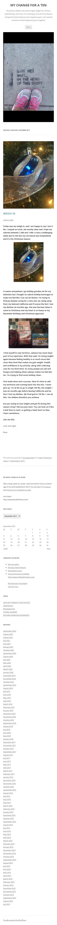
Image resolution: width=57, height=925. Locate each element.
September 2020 (9, 653)
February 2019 (8, 707)
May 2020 (7, 663)
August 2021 (8, 637)
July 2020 (6, 659)
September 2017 (9, 752)
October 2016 (8, 787)
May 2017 (7, 764)
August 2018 (8, 726)
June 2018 (7, 733)
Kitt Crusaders (13, 564)
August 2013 (8, 901)
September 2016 (9, 790)
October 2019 (8, 682)
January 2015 (8, 847)
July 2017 (6, 758)
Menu (28, 27)
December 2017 (9, 742)
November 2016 (9, 783)
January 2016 (8, 812)
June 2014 (7, 869)
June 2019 (7, 694)
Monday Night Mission (17, 567)
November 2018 (9, 717)
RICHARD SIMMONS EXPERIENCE (16, 615)
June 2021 (7, 644)
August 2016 (8, 793)
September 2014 (9, 860)
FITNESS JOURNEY (10, 612)
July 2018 (6, 729)
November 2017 (9, 745)
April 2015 (7, 837)
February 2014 (8, 882)
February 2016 (8, 809)
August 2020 (8, 656)
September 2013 (9, 898)
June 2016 (7, 799)
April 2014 (7, 875)
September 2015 (9, 821)
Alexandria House (15, 571)
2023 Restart (8, 605)
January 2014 (8, 885)
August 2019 (8, 688)
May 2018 (7, 736)
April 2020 (7, 666)
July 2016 (6, 796)
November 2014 (9, 853)
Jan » (49, 548)
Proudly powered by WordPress (14, 920)
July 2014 (6, 866)
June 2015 (7, 831)
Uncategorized (28, 458)
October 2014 (8, 856)
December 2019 (9, 675)
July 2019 (6, 691)
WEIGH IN (9, 213)
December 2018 (9, 713)
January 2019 (8, 710)
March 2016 (7, 806)
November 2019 (9, 679)
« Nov (5, 548)
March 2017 (7, 771)
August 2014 (8, 863)
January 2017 (8, 777)
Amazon (47, 487)
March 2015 (7, 841)
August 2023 (8, 634)
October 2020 (8, 650)
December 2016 (9, 780)
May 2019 (7, 698)
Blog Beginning (9, 609)
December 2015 (9, 815)
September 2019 (9, 685)
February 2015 (8, 844)
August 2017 (8, 755)
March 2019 (7, 704)
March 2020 (7, 669)
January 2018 (8, 739)
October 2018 (8, 720)
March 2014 (7, 879)
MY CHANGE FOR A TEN (28, 5)
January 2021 (8, 647)
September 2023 (9, 631)
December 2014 (9, 850)
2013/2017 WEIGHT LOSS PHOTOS (16, 602)
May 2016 (7, 802)
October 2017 (8, 748)
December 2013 (9, 888)
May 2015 (7, 834)
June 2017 (7, 761)
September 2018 (9, 723)
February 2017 (8, 774)
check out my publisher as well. (19, 490)
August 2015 (8, 825)
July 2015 (6, 828)
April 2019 (7, 701)
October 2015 (8, 818)
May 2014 (7, 872)
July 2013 (6, 904)
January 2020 (8, 672)
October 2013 (8, 895)
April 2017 (7, 767)
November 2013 (9, 891)
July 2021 (6, 640)
